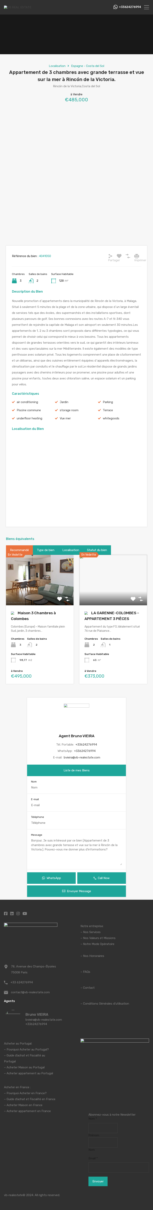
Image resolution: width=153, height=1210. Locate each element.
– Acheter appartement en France (27, 1111)
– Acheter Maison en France (23, 1105)
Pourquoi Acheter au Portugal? (27, 1049)
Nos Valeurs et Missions (99, 938)
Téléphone (37, 816)
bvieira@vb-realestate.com (82, 757)
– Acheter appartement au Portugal (28, 1073)
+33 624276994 (22, 982)
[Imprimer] (136, 256)
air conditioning (27, 402)
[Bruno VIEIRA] (13, 1025)
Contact (89, 987)
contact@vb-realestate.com (30, 992)
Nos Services (92, 932)
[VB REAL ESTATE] (17, 7)
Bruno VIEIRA (37, 1014)
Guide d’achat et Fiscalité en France (31, 1099)
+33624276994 (130, 7)
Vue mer (65, 418)
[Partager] (110, 256)
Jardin (64, 402)
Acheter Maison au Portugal (26, 1067)
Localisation (57, 66)
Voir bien (40, 595)
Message (36, 834)
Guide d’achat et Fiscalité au (26, 1055)
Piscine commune (29, 410)
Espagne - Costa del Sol (87, 66)
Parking (108, 402)
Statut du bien (97, 550)
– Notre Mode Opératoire (97, 944)
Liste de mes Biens (77, 770)
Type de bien (45, 550)
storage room (69, 410)
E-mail (35, 799)
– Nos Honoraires (92, 956)
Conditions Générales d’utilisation (106, 1003)
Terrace (108, 410)
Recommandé (19, 550)
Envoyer (98, 1181)
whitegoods (111, 418)
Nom (34, 781)
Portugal (10, 1061)
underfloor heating (29, 418)
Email (93, 1158)
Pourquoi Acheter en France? (27, 1093)
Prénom (93, 1135)
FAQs (86, 972)
